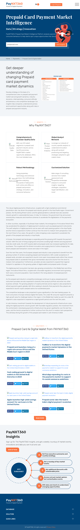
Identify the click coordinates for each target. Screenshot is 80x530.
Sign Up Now (12, 450)
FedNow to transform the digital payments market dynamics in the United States (57, 347)
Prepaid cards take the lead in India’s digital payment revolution (56, 401)
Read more (40, 418)
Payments (16, 59)
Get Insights (61, 44)
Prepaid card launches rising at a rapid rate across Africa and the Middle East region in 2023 (21, 349)
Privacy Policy (51, 527)
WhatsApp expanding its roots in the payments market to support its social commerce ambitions (56, 376)
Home (8, 59)
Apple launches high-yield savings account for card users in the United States (21, 402)
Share (11, 358)
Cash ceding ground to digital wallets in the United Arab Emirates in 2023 (19, 374)
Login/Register (56, 4)
